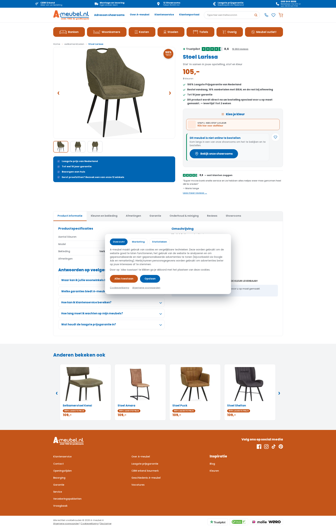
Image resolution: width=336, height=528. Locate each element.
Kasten (144, 32)
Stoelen (172, 32)
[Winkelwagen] (281, 15)
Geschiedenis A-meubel (146, 477)
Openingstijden (62, 470)
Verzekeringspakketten (67, 499)
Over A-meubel (139, 14)
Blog (212, 463)
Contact (58, 463)
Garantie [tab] (155, 216)
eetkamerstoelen (74, 44)
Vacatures (138, 484)
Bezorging (59, 477)
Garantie (58, 484)
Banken (73, 32)
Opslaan (150, 278)
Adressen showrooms (109, 15)
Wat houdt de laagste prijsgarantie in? (88, 324)
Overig (232, 32)
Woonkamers (111, 32)
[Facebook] (259, 446)
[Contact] (266, 15)
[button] (114, 92)
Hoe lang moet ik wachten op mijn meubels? (92, 313)
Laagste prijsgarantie (144, 463)
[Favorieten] (273, 15)
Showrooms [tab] (233, 216)
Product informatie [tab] (70, 216)
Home (56, 44)
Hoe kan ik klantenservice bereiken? (86, 302)
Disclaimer (105, 523)
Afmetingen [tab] (133, 216)
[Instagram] (266, 446)
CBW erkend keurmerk (145, 470)
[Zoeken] (256, 15)
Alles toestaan (123, 278)
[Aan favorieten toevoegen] (275, 137)
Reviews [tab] (212, 216)
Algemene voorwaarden (66, 523)
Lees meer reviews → (195, 192)
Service (57, 492)
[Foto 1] (60, 147)
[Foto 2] (77, 147)
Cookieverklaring (90, 523)
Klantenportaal (189, 14)
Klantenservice (164, 14)
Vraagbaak (60, 506)
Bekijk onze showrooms (216, 154)
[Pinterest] (281, 446)
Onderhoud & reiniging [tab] (184, 216)
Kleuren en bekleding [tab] (104, 216)
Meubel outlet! (266, 32)
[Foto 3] (95, 147)
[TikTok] (273, 446)
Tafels (203, 32)
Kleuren (214, 470)
